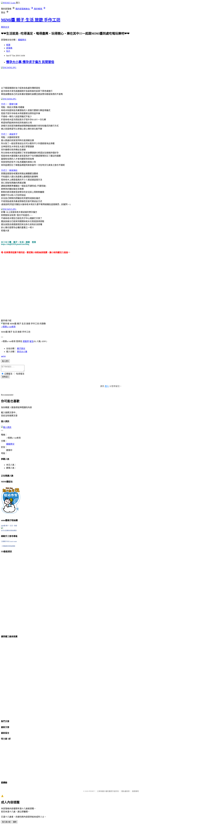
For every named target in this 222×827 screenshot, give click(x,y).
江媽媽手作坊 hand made (9, 541)
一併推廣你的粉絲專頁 (8, 546)
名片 (8, 51)
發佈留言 (5, 377)
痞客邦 (26, 341)
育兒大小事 (22, 352)
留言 (31, 341)
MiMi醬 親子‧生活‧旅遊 (9, 525)
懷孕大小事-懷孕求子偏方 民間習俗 (30, 62)
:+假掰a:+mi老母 (8, 327)
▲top (3, 356)
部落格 (9, 48)
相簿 (8, 45)
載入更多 (5, 361)
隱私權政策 (125, 791)
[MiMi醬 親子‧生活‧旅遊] (2, 528)
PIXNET (92, 791)
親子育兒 (21, 348)
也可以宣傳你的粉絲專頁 (9, 530)
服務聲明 (135, 791)
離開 (14, 822)
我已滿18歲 (6, 822)
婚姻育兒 (22, 40)
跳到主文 (5, 27)
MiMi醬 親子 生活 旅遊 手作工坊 (30, 20)
